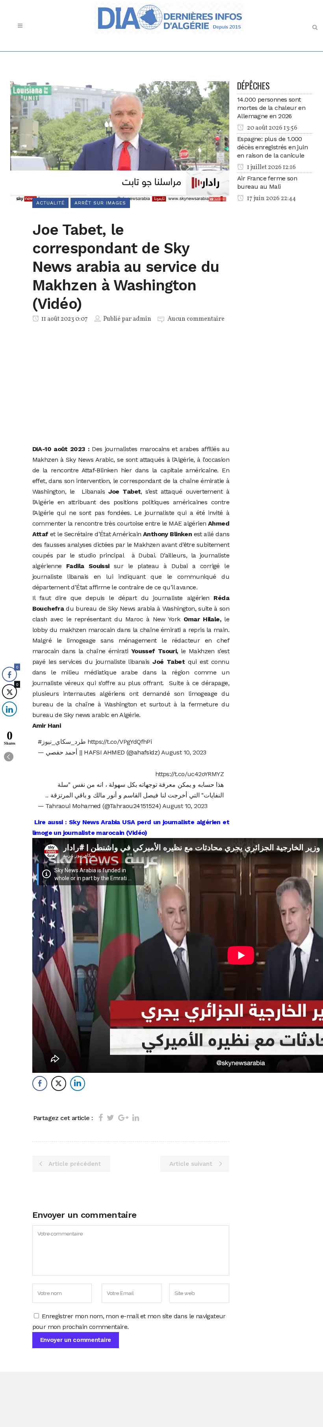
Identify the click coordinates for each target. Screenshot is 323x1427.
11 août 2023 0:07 (64, 319)
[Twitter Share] (58, 1083)
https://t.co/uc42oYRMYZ (189, 774)
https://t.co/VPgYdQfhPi (119, 741)
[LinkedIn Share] (77, 1083)
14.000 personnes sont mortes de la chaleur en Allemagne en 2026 (271, 108)
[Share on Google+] (123, 1117)
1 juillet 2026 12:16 (271, 167)
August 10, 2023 (183, 752)
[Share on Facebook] (100, 1117)
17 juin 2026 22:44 (271, 198)
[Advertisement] (130, 385)
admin (142, 319)
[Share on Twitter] (110, 1117)
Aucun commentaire (196, 319)
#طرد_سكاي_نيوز (62, 741)
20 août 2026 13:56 (271, 128)
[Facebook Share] (39, 1083)
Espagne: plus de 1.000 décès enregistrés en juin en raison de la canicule (272, 147)
